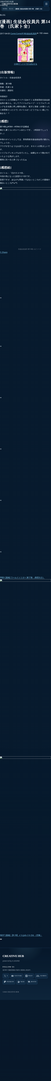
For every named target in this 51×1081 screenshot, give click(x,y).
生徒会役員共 (31, 33)
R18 (23, 33)
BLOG (11, 8)
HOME (5, 8)
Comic (13, 33)
